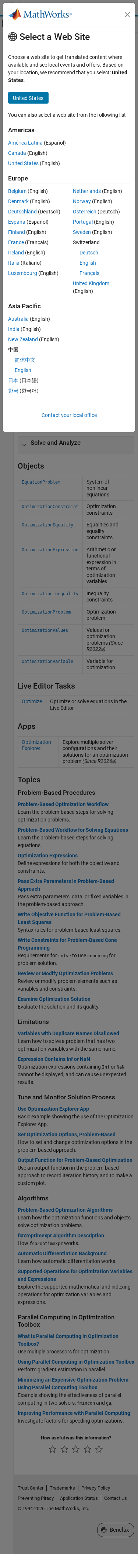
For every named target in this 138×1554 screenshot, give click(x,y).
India (14, 329)
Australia (18, 319)
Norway (82, 201)
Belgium (17, 191)
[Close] (127, 15)
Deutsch (88, 253)
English (87, 263)
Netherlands (87, 191)
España (16, 222)
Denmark (18, 201)
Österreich (84, 212)
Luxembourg (22, 273)
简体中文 (25, 360)
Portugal (83, 222)
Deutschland (22, 212)
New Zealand (23, 339)
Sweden (82, 232)
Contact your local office (69, 415)
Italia (14, 263)
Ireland (16, 253)
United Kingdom (91, 283)
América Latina (25, 143)
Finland (16, 232)
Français (89, 273)
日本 (13, 380)
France (16, 242)
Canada (17, 153)
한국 (13, 391)
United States (23, 163)
